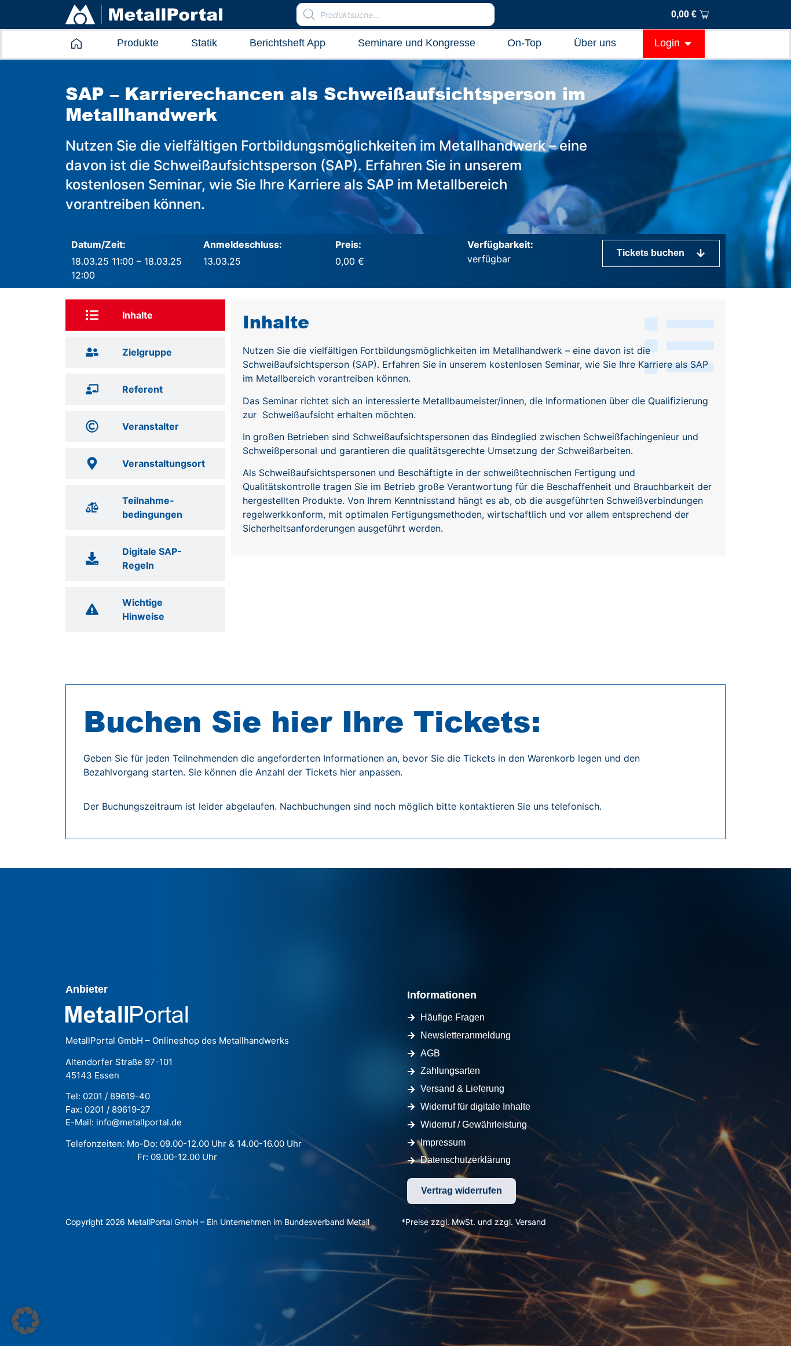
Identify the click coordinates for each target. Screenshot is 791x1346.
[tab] (145, 315)
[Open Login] (688, 43)
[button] (25, 1320)
